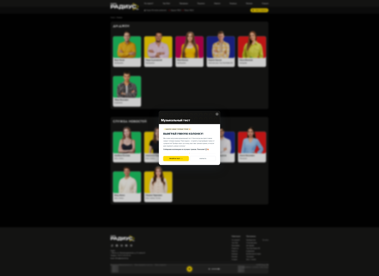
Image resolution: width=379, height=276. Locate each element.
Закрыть (202, 158)
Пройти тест (174, 158)
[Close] (217, 114)
